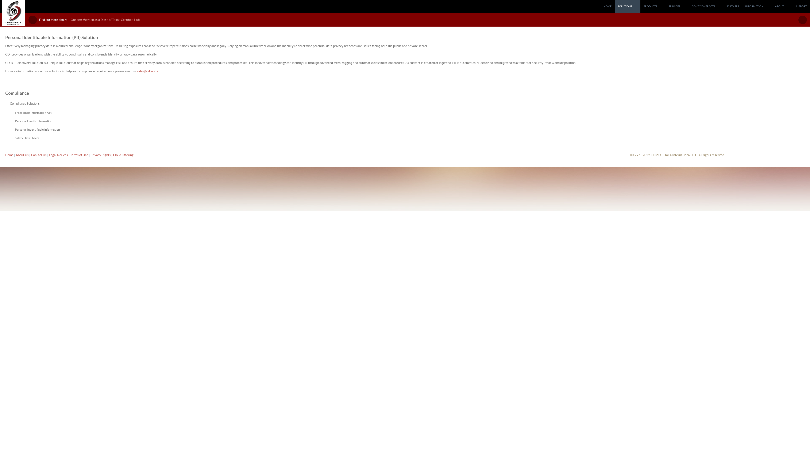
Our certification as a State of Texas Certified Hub (105, 20)
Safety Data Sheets (27, 138)
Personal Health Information (33, 121)
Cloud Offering (123, 155)
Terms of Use (79, 155)
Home (9, 155)
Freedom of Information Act (33, 112)
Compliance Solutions (25, 103)
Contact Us (39, 155)
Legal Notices (59, 155)
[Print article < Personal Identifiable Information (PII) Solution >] (798, 46)
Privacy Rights (100, 155)
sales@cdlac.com (148, 71)
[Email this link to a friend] (803, 46)
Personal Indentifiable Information (37, 129)
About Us (22, 155)
